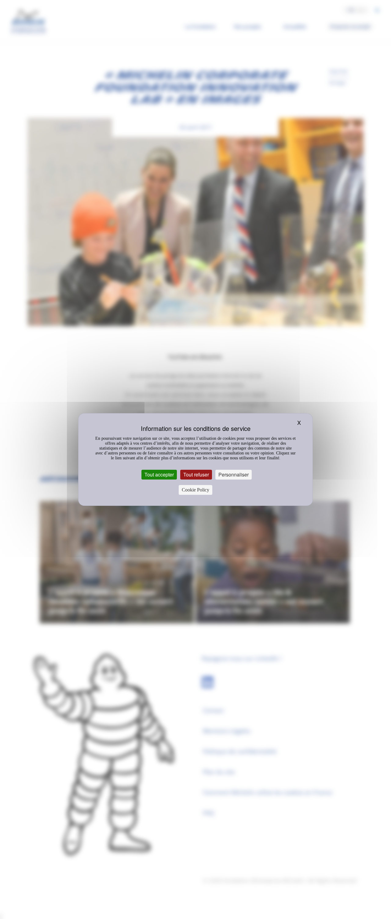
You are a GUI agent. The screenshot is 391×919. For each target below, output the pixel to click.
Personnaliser (233, 474)
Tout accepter (159, 474)
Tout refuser (196, 474)
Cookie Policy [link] (195, 489)
